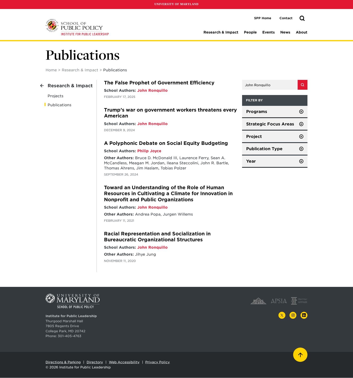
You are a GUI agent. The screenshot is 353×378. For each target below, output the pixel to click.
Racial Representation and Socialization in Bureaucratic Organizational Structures (157, 237)
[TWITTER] (281, 315)
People (250, 32)
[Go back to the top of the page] (300, 355)
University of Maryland (176, 4)
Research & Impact (220, 32)
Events (268, 32)
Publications (59, 105)
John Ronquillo (152, 90)
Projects (55, 96)
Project (254, 136)
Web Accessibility (124, 362)
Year (251, 161)
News (285, 32)
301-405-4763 (69, 336)
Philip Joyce (149, 151)
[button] (302, 18)
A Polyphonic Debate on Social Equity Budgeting (166, 143)
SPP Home (262, 18)
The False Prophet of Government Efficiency (159, 83)
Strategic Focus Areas (270, 124)
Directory (95, 362)
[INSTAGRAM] (292, 315)
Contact (286, 18)
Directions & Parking (63, 362)
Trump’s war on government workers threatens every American (170, 113)
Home (51, 70)
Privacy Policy (157, 362)
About (301, 32)
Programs (256, 111)
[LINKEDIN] (303, 315)
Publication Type (264, 148)
